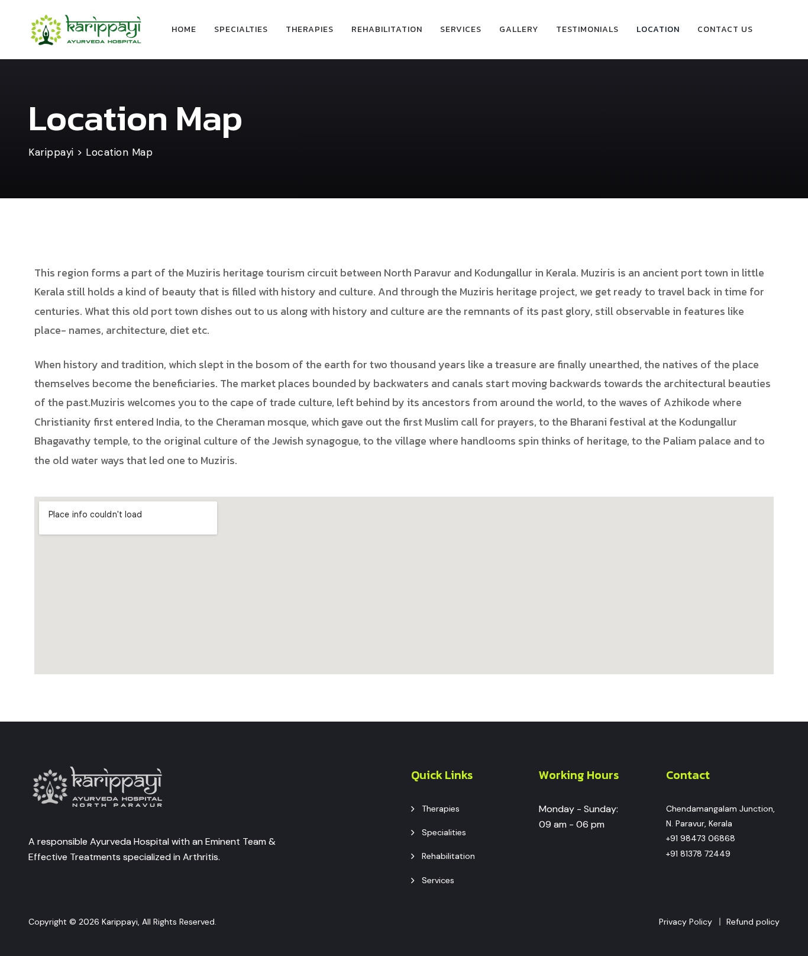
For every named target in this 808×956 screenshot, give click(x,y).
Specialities (444, 832)
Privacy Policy (685, 921)
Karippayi (120, 921)
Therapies (310, 29)
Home (184, 29)
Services (460, 29)
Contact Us (725, 29)
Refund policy (753, 921)
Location (658, 29)
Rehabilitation (386, 29)
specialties (241, 29)
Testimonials (587, 29)
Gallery (518, 29)
